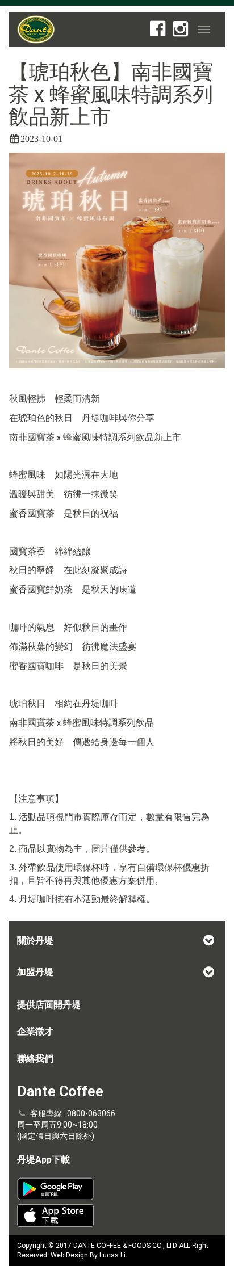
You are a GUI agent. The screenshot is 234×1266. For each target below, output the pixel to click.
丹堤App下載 (43, 1159)
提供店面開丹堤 (49, 1004)
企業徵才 (35, 1031)
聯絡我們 (35, 1058)
